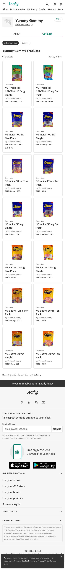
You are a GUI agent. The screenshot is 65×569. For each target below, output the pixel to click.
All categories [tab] (10, 43)
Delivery (32, 9)
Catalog (47, 33)
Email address (8, 424)
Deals (42, 9)
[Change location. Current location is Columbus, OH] (55, 4)
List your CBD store (13, 486)
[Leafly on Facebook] (21, 402)
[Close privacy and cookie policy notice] (61, 556)
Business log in (11, 504)
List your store (11, 480)
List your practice (12, 498)
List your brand (11, 492)
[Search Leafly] (47, 4)
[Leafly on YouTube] (43, 402)
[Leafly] (13, 4)
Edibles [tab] (25, 43)
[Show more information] (32, 25)
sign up (57, 429)
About (16, 33)
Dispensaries (18, 9)
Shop (5, 9)
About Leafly (9, 512)
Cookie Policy (28, 561)
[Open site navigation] (4, 4)
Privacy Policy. (35, 438)
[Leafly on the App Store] (19, 465)
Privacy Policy (44, 561)
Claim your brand (22, 24)
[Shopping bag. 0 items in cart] (61, 4)
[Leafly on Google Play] (44, 465)
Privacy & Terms (11, 520)
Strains (51, 9)
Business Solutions (13, 473)
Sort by (52, 57)
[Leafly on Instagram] (36, 402)
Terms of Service (17, 438)
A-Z (57, 57)
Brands (13, 375)
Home (5, 375)
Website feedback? (32, 383)
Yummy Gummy (25, 375)
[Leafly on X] (28, 402)
